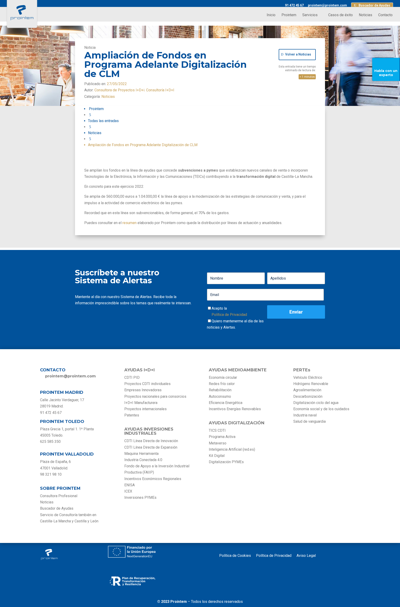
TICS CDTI (217, 430)
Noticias (365, 15)
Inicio (271, 15)
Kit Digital (217, 455)
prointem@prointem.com (327, 5)
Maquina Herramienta (141, 453)
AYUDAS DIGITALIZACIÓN (236, 422)
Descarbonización (307, 396)
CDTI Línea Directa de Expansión (150, 447)
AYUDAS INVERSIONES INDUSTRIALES (148, 431)
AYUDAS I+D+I (139, 370)
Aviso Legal (306, 556)
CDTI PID (132, 377)
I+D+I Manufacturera (140, 403)
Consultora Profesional (58, 496)
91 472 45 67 (294, 5)
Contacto (385, 15)
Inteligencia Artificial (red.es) (232, 449)
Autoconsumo (220, 396)
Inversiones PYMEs (140, 497)
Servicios (310, 15)
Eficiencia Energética (225, 403)
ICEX (128, 491)
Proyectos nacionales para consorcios (155, 396)
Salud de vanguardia (309, 421)
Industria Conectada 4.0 (143, 460)
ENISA (129, 485)
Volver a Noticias (298, 54)
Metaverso (217, 443)
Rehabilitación (220, 390)
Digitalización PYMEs (226, 462)
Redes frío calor (222, 384)
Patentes (132, 415)
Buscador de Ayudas (374, 5)
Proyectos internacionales (145, 409)
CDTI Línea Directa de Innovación (151, 441)
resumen (129, 223)
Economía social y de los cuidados (321, 409)
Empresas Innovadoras (143, 390)
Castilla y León (86, 521)
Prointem (288, 15)
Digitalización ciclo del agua (315, 403)
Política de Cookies (235, 556)
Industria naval (305, 415)
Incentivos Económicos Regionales (152, 479)
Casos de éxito (340, 15)
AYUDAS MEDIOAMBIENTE (238, 370)
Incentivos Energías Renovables (235, 409)
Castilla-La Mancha (55, 521)
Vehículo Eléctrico (307, 377)
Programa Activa (222, 436)
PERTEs (301, 370)
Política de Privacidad (229, 314)
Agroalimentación (307, 390)
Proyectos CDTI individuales (147, 384)
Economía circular (223, 377)
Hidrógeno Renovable (310, 384)
